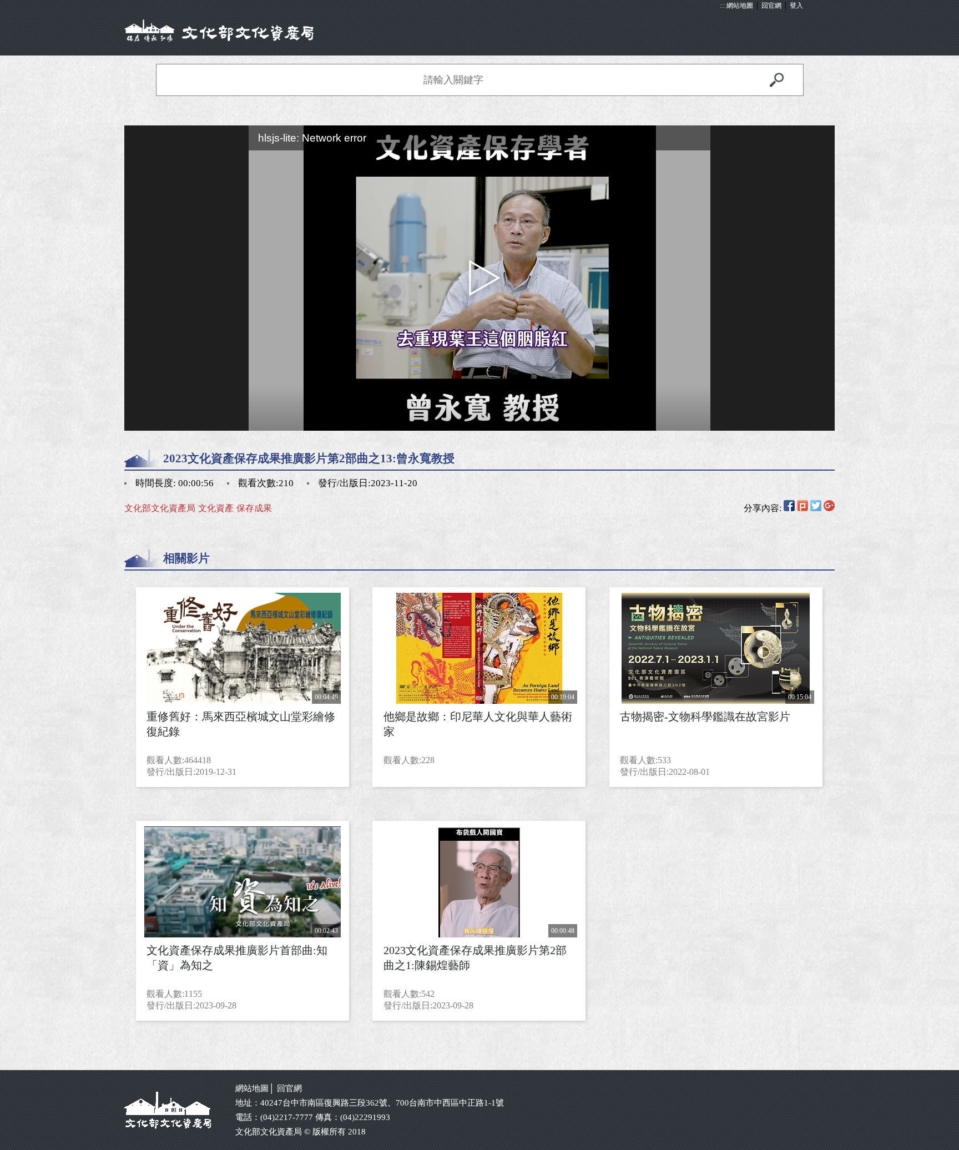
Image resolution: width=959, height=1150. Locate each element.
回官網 (771, 5)
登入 (796, 5)
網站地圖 (739, 5)
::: (722, 5)
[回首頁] (479, 30)
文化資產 (216, 508)
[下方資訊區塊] (3, 1065)
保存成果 (254, 508)
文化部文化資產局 (159, 508)
